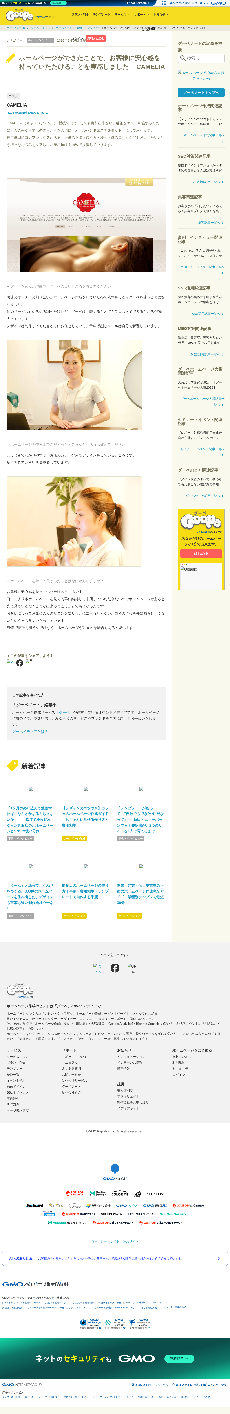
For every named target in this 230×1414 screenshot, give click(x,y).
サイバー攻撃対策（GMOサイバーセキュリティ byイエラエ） (58, 1307)
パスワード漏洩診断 (83, 1303)
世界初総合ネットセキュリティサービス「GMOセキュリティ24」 (35, 1303)
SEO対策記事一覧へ (206, 182)
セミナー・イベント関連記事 (200, 421)
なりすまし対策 (149, 1307)
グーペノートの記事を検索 (200, 46)
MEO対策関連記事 (194, 328)
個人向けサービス (190, 1397)
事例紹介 (13, 1098)
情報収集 (142, 1397)
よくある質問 (71, 1068)
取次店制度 (125, 1090)
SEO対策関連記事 (194, 156)
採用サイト (131, 1241)
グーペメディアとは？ (30, 732)
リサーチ (128, 1397)
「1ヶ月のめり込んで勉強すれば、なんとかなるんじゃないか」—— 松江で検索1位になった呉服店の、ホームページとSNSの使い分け (30, 819)
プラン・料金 (80, 14)
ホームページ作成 (74, 838)
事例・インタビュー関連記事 (200, 239)
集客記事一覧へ (209, 222)
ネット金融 (157, 1397)
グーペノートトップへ (201, 92)
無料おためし (96, 38)
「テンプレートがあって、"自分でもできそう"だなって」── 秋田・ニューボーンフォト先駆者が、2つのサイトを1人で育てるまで (140, 819)
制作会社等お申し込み (133, 1102)
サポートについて (74, 1056)
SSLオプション (17, 1092)
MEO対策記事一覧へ (205, 354)
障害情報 (123, 1068)
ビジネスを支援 (69, 1397)
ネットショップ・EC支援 (44, 1397)
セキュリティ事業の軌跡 (173, 1307)
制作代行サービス (74, 1080)
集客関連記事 (190, 197)
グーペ (64, 712)
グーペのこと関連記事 (198, 470)
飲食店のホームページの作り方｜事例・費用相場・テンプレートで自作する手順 (85, 891)
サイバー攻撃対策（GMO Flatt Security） (115, 1307)
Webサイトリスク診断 (109, 1303)
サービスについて (19, 1056)
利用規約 (178, 1062)
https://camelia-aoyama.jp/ (27, 112)
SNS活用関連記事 (194, 288)
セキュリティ (181, 1068)
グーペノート (71, 1086)
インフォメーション (131, 1056)
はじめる (201, 553)
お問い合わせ (71, 1074)
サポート (140, 14)
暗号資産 (171, 1397)
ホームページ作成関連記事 (200, 108)
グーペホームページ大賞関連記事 (200, 371)
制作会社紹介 (71, 1092)
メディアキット (128, 1108)
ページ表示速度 (18, 1110)
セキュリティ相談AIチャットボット (144, 1302)
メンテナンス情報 (129, 1062)
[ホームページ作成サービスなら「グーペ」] (27, 15)
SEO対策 (13, 1104)
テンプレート (102, 14)
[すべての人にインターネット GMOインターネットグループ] (198, 3)
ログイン (77, 38)
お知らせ (159, 14)
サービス (120, 14)
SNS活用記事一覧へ (206, 313)
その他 (206, 1397)
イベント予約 (16, 1080)
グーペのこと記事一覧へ (203, 496)
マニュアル (70, 1062)
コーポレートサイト (105, 1241)
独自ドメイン (16, 1086)
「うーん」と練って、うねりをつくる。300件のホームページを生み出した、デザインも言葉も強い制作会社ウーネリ (30, 897)
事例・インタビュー (20, 838)
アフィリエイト (128, 1096)
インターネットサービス (14, 1397)
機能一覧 (13, 1074)
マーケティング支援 (110, 1397)
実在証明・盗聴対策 (12, 1307)
